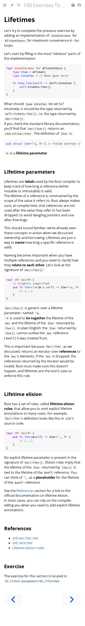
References (25, 490)
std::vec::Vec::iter (25, 538)
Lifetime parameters (29, 171)
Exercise (14, 566)
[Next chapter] (71, 599)
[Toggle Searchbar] (18, 5)
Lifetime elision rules (28, 548)
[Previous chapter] (13, 599)
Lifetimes (19, 19)
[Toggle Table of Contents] (4, 5)
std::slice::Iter (22, 543)
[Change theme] (11, 5)
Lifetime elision (23, 394)
